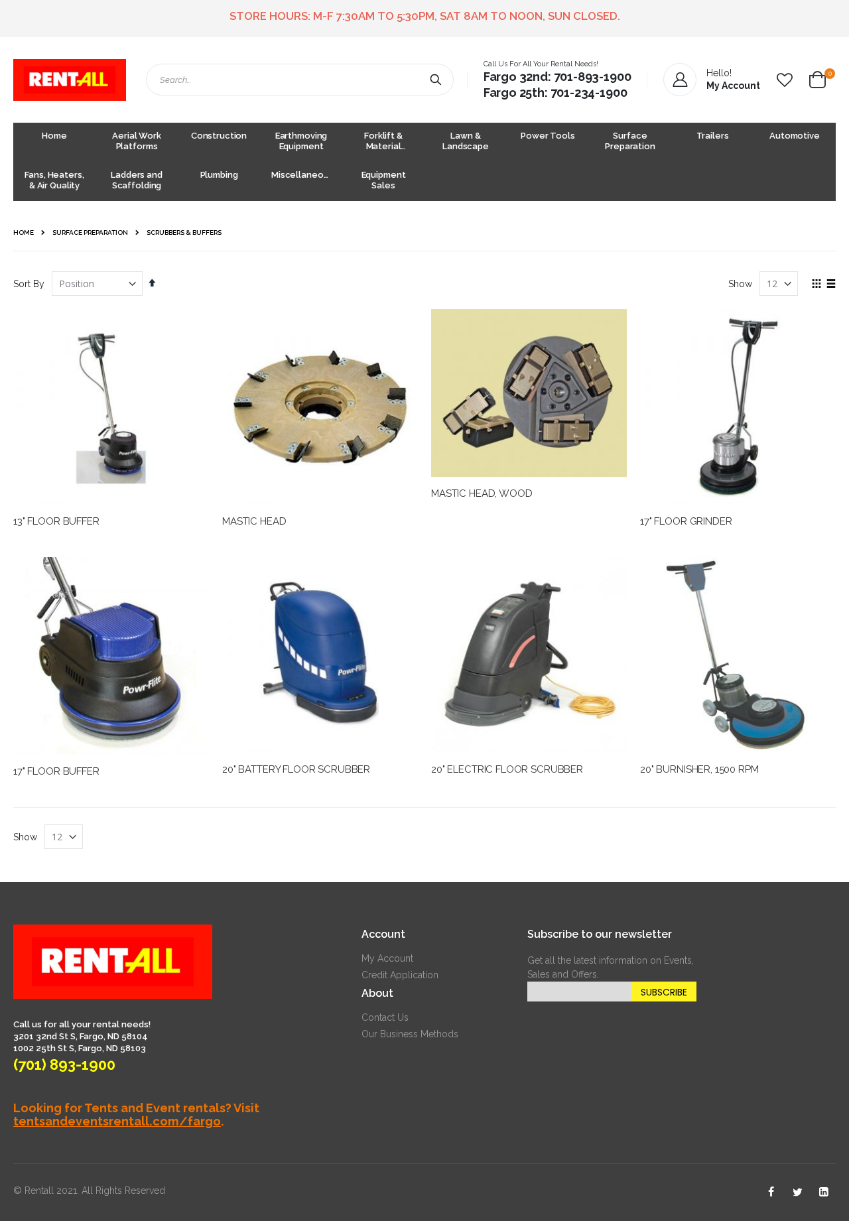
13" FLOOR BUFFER (56, 521)
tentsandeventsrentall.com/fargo (117, 1121)
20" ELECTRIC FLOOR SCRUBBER (507, 769)
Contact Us (385, 1017)
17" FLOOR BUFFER (56, 771)
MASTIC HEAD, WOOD (481, 493)
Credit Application (399, 975)
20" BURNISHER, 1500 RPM (699, 769)
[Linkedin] (824, 1192)
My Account (387, 958)
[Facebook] (771, 1192)
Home (23, 232)
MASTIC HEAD (254, 521)
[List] (831, 284)
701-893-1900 (592, 77)
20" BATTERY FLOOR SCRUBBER (296, 769)
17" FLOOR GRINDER (686, 521)
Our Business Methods (409, 1034)
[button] (784, 80)
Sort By (28, 284)
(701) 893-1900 (64, 1064)
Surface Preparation (90, 232)
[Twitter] (797, 1192)
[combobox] (300, 80)
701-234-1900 (589, 92)
